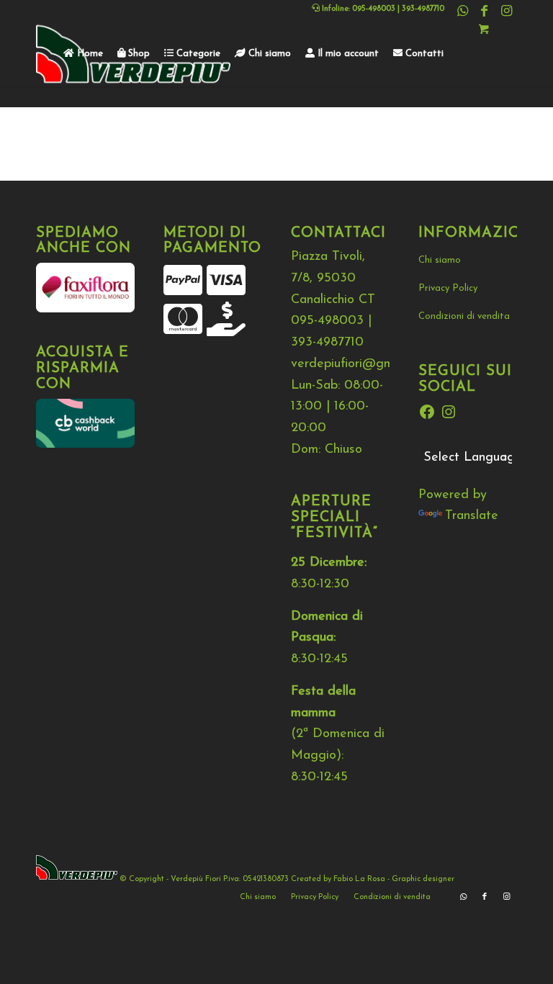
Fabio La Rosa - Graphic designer (393, 879)
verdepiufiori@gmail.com (361, 364)
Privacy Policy (447, 288)
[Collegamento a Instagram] (506, 11)
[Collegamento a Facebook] (484, 11)
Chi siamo (439, 260)
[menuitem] (83, 54)
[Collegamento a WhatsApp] (462, 11)
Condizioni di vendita (464, 316)
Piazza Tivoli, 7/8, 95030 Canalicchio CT (333, 278)
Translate (471, 516)
